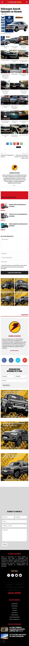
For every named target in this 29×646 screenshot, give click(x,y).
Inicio (2, 5)
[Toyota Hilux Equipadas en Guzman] (4, 215)
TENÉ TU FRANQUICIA (15, 619)
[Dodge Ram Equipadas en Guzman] (4, 206)
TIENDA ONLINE (14, 614)
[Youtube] (20, 575)
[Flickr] (14, 185)
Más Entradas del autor (9, 197)
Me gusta (4, 358)
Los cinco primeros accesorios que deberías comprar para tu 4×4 (17, 629)
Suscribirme (6, 385)
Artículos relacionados (9, 193)
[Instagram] (12, 575)
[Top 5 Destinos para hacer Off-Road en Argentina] (4, 636)
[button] (27, 2)
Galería (3, 210)
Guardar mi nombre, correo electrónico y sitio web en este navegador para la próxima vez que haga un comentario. (14, 267)
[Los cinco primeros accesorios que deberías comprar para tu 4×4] (4, 629)
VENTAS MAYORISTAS (14, 617)
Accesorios (14, 605)
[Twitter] (16, 575)
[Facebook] (8, 575)
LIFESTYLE (14, 608)
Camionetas (14, 603)
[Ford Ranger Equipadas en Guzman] (4, 225)
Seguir (11, 358)
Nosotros (14, 612)
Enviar (4, 544)
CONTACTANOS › (14, 350)
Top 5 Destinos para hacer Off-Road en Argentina (17, 635)
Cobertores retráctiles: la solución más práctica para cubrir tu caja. (21, 157)
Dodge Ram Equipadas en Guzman (7, 156)
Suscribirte (25, 358)
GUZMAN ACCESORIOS (14, 173)
